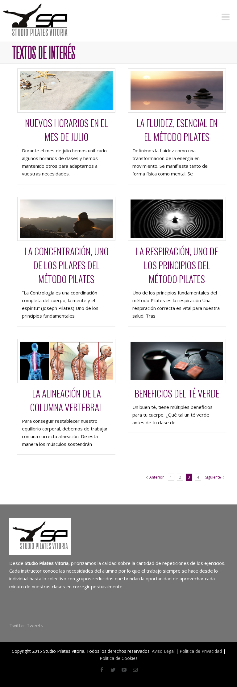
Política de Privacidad (201, 651)
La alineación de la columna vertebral (66, 400)
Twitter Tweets (26, 625)
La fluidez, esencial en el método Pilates (177, 130)
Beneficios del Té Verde (177, 393)
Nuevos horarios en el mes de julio (66, 130)
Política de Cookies (119, 658)
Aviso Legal (163, 651)
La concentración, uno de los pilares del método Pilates (66, 265)
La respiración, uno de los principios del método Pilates (177, 265)
